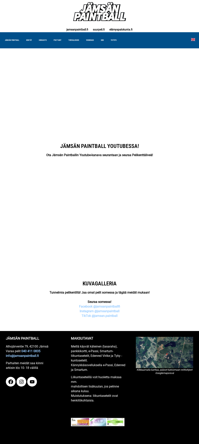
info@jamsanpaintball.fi (22, 356)
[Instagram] (21, 382)
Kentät (29, 40)
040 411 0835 (30, 351)
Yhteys (114, 40)
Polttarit (57, 40)
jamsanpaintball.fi (77, 29)
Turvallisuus (73, 40)
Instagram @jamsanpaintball (100, 311)
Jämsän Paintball (12, 40)
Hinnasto (43, 40)
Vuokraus (90, 40)
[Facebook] (11, 382)
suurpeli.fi (99, 29)
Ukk (102, 40)
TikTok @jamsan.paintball (100, 316)
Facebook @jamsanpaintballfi (99, 306)
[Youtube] (32, 382)
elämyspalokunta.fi (121, 29)
